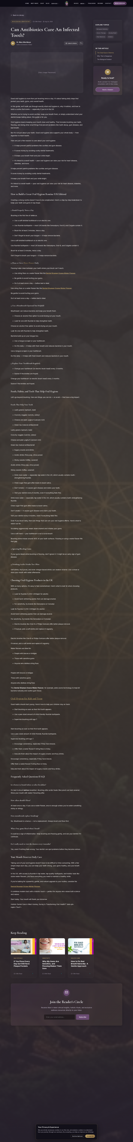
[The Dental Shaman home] (66, 3)
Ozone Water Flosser (66, 273)
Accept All (90, 1136)
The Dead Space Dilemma (105, 53)
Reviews (100, 3)
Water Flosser (29, 263)
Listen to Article (72, 43)
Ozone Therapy (101, 33)
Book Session (120, 3)
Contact (108, 3)
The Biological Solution (104, 59)
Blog (47, 3)
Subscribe (82, 1017)
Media (82, 3)
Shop (42, 3)
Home (27, 3)
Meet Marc (34, 3)
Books (76, 3)
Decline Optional (77, 1136)
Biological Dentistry (102, 29)
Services (54, 3)
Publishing (92, 3)
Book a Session (107, 90)
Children (110, 37)
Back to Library (18, 15)
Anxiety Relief (112, 33)
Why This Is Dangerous (104, 56)
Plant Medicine (101, 37)
